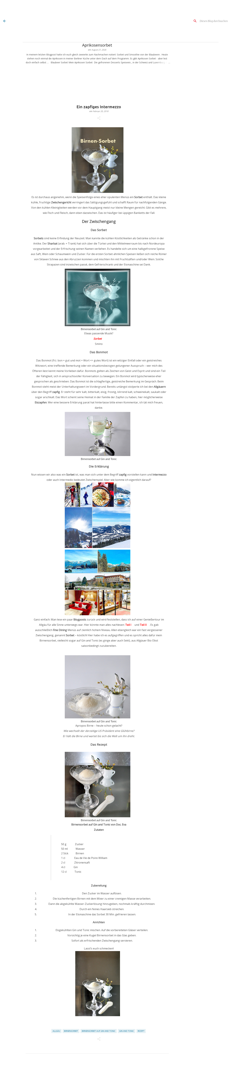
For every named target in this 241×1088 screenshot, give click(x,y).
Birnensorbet (71, 1031)
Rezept (141, 1031)
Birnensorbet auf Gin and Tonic (98, 1031)
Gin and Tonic (126, 1031)
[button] (99, 118)
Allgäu (56, 1031)
